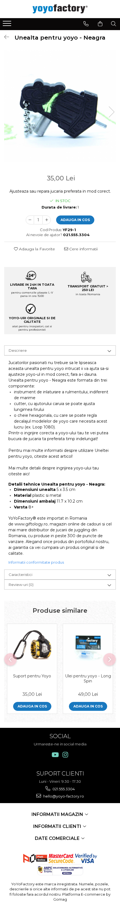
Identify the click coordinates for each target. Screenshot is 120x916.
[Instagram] (65, 755)
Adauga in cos (75, 220)
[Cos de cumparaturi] (100, 23)
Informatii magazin (58, 814)
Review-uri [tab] (21, 584)
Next (111, 112)
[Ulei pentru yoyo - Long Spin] (87, 647)
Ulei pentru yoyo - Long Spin (88, 678)
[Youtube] (55, 755)
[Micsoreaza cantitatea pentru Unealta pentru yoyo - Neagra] (30, 219)
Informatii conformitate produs (36, 562)
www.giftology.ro (31, 524)
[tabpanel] (60, 106)
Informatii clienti (57, 826)
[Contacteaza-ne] (86, 23)
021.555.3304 (63, 789)
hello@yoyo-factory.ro (63, 796)
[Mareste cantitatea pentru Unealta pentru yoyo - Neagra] (46, 219)
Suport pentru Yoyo (32, 675)
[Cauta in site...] (113, 23)
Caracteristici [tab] (20, 574)
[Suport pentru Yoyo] (32, 647)
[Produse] (8, 25)
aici (26, 473)
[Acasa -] (60, 9)
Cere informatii (83, 248)
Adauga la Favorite (36, 248)
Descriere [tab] (18, 350)
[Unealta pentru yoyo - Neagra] (60, 106)
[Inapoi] (4, 37)
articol (66, 456)
